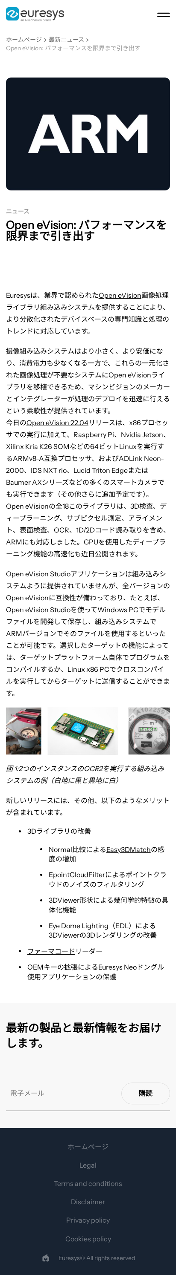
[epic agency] (45, 1258)
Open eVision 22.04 (57, 422)
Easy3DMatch (128, 849)
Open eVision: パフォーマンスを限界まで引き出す (73, 48)
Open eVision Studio (38, 574)
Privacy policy (88, 1220)
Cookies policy (88, 1239)
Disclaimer (88, 1201)
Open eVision (120, 295)
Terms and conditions (88, 1183)
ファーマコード (51, 951)
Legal (88, 1165)
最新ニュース (66, 39)
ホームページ (24, 39)
